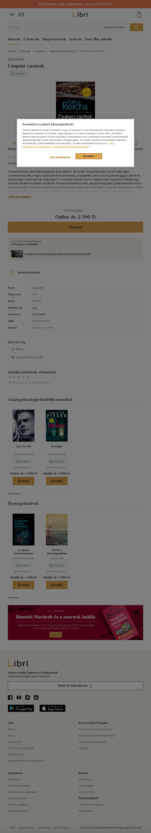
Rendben (88, 156)
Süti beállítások (60, 157)
